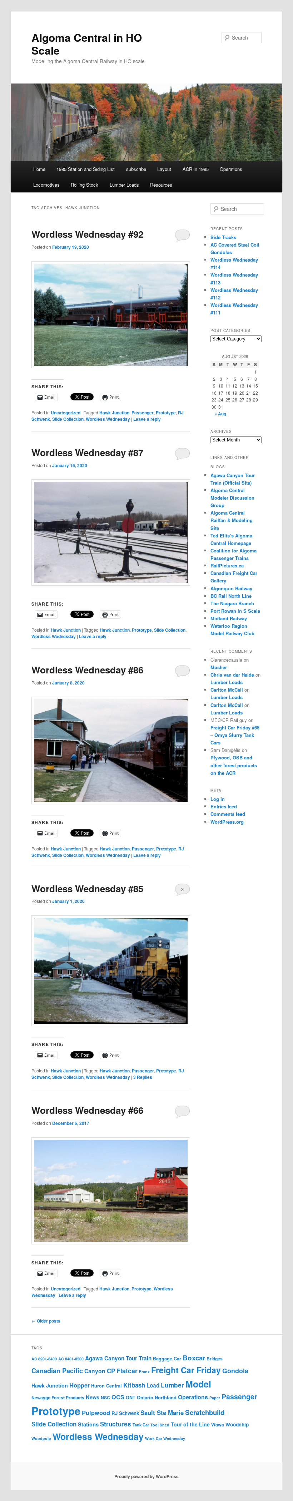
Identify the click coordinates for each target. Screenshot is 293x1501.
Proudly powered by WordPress (146, 1476)
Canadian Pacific (57, 1370)
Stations (88, 1424)
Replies (142, 1077)
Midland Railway (228, 618)
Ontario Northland (157, 1397)
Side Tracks (223, 237)
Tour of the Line (190, 1424)
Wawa (217, 1424)
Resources (161, 184)
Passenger (142, 412)
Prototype (166, 412)
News (92, 1397)
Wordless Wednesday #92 (87, 234)
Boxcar (194, 1358)
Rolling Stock (84, 184)
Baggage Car (167, 1358)
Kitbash (134, 1385)
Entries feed (223, 806)
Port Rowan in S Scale (235, 610)
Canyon (94, 1371)
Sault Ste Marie (162, 1412)
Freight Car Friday (186, 1370)
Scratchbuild (204, 1412)
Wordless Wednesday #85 (87, 888)
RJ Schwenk (125, 1413)
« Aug (220, 413)
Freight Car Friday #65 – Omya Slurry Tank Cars (234, 735)
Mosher (218, 667)
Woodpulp (41, 1438)
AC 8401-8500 (71, 1358)
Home (39, 169)
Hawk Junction (114, 412)
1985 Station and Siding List (85, 169)
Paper (214, 1397)
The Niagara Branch (232, 603)
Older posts (45, 1321)
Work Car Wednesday (165, 1438)
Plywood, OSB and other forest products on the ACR (233, 765)
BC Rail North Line (231, 595)
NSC (105, 1397)
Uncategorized (65, 412)
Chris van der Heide (232, 674)
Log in (217, 798)
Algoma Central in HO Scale (86, 44)
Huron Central (106, 1386)
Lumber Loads (124, 184)
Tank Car (141, 1424)
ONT (130, 1397)
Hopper (79, 1385)
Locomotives (46, 184)
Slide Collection (68, 419)
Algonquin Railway (231, 588)
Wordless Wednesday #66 (87, 1110)
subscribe (136, 169)
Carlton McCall (226, 689)
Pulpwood (96, 1413)
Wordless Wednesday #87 (87, 452)
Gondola (235, 1370)
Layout (164, 169)
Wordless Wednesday (108, 419)
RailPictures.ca (227, 565)
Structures (115, 1424)
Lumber (172, 1384)
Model (198, 1384)
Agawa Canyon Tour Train (118, 1358)
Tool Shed (159, 1424)
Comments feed (227, 813)
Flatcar (127, 1370)
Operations (231, 169)
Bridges (215, 1358)
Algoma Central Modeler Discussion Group (232, 498)
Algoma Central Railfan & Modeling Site (231, 520)
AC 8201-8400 (44, 1358)
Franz (144, 1371)
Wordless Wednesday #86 (87, 669)
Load (152, 1385)
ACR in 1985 (196, 169)
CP (111, 1370)
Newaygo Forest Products (57, 1397)
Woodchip (237, 1424)
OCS (117, 1397)
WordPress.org (227, 821)
